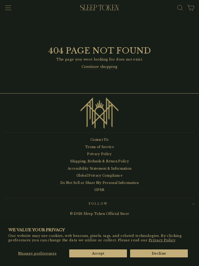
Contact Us (99, 140)
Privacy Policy (162, 240)
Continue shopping (99, 67)
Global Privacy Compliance (99, 175)
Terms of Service (99, 147)
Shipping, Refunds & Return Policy (99, 161)
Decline (159, 253)
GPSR (99, 190)
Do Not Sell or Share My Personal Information (99, 183)
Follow (98, 203)
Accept (98, 253)
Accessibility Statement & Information (100, 168)
